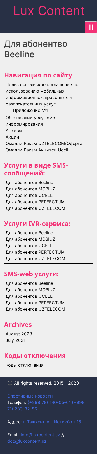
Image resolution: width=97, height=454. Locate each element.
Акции (12, 137)
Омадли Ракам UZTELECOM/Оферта (44, 143)
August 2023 (19, 333)
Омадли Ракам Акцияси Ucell (37, 149)
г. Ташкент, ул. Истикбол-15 (52, 421)
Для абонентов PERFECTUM (35, 201)
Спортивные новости (30, 396)
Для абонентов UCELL (29, 195)
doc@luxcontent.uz (27, 441)
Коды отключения (25, 365)
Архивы (14, 130)
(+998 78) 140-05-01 (49, 402)
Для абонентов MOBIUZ (30, 188)
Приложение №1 (30, 110)
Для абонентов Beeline (29, 182)
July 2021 (15, 340)
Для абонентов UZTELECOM (35, 208)
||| (90, 27)
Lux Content (49, 10)
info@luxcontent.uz (40, 434)
